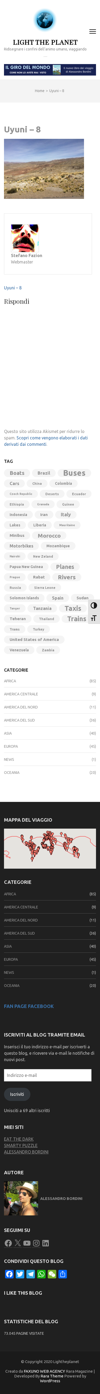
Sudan (83, 598)
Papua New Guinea (26, 567)
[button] (32, 859)
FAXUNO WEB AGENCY (44, 1371)
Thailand (46, 619)
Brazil (44, 472)
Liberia (39, 525)
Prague (15, 577)
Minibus (17, 535)
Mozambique (58, 546)
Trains (76, 619)
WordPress (50, 1381)
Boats (17, 473)
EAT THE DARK (19, 1139)
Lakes (15, 525)
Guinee (68, 504)
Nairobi (15, 556)
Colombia (63, 483)
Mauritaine (67, 525)
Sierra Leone (44, 587)
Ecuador (79, 494)
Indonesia (18, 515)
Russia (15, 587)
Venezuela (19, 650)
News (9, 759)
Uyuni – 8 (13, 287)
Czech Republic (21, 493)
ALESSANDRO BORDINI (26, 1151)
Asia (8, 733)
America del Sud (19, 720)
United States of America (34, 639)
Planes (65, 567)
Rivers (67, 577)
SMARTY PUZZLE (21, 1145)
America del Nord (21, 707)
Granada (43, 504)
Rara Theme (52, 1376)
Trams (15, 629)
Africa (10, 681)
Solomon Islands (24, 598)
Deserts (52, 494)
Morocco (49, 535)
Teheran (18, 618)
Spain (57, 598)
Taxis (73, 608)
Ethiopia (17, 504)
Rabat (39, 577)
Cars (14, 483)
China (37, 483)
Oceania (11, 772)
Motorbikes (21, 546)
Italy (66, 514)
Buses (74, 473)
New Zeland (43, 556)
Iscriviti (17, 1094)
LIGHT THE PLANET (45, 41)
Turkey (38, 629)
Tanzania (42, 608)
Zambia (48, 650)
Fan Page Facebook (29, 1006)
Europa (11, 746)
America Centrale (21, 694)
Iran (44, 514)
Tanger (15, 608)
